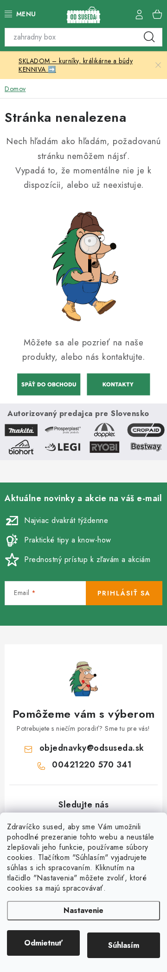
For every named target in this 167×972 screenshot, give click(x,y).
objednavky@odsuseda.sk (91, 748)
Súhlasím (123, 945)
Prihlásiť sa (124, 593)
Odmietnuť (43, 943)
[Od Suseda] (118, 383)
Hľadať (149, 37)
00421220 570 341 (91, 765)
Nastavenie (83, 910)
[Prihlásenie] (139, 14)
